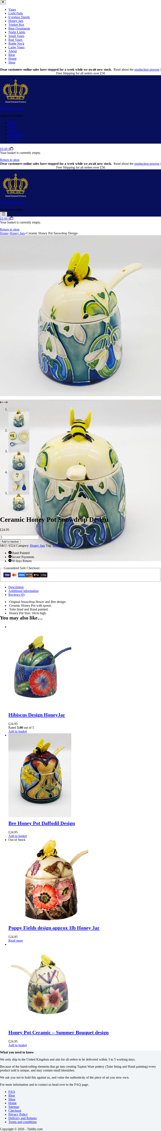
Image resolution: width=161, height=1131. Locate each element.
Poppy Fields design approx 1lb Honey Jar (54, 928)
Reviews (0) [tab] (16, 594)
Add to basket (10, 541)
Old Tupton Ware (11, 108)
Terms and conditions (22, 1122)
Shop (11, 126)
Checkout (14, 138)
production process (146, 69)
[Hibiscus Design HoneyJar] (39, 626)
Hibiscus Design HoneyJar (36, 715)
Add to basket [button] (17, 731)
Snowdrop (59, 545)
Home (12, 123)
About (12, 130)
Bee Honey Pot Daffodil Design (41, 823)
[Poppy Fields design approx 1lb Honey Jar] (56, 839)
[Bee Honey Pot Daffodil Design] (39, 735)
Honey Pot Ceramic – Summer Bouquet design (58, 1032)
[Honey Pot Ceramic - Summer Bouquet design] (39, 944)
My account (16, 134)
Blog (11, 1095)
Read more (15, 940)
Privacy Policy (18, 1114)
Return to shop (9, 160)
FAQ (11, 1091)
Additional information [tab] (23, 591)
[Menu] (3, 214)
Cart (11, 141)
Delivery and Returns (22, 1118)
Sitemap (13, 1107)
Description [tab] (16, 587)
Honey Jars (37, 545)
